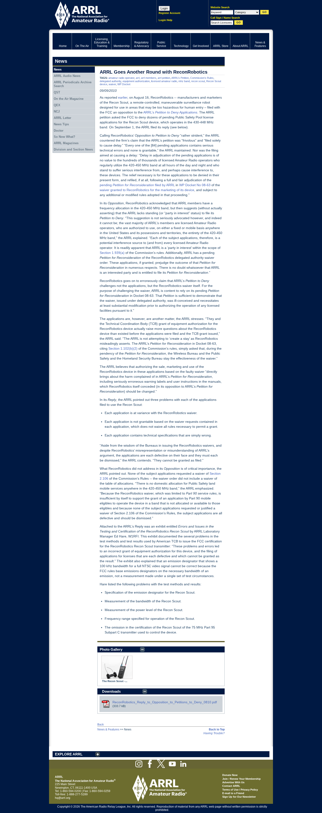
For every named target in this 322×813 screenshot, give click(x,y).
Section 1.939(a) (112, 253)
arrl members (148, 77)
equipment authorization (136, 81)
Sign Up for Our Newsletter (239, 796)
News (58, 69)
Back (100, 724)
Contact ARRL (231, 785)
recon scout (198, 81)
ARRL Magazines (66, 143)
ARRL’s (170, 112)
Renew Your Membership (245, 778)
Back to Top (217, 729)
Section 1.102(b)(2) (122, 348)
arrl (138, 77)
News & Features (108, 729)
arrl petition (164, 77)
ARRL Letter (62, 118)
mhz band (184, 81)
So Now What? (64, 136)
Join (225, 778)
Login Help (165, 20)
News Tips (61, 124)
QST (57, 92)
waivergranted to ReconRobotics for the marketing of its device (147, 190)
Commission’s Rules (202, 77)
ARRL (98, 14)
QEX (57, 105)
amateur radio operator (121, 77)
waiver (112, 84)
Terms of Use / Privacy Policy (240, 789)
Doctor (58, 130)
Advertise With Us (233, 782)
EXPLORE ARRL (69, 754)
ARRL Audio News (67, 76)
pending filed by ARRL (137, 185)
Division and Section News (73, 149)
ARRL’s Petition (180, 77)
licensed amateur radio (164, 81)
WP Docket (123, 84)
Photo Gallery (111, 649)
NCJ (57, 111)
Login (164, 8)
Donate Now (230, 775)
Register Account (169, 13)
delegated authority (110, 81)
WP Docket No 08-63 (195, 185)
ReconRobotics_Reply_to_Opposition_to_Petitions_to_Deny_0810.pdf (164, 702)
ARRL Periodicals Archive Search (72, 84)
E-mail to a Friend (233, 793)
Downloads (111, 691)
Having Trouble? (214, 733)
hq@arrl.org (62, 798)
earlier (122, 97)
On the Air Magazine (68, 99)
